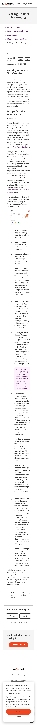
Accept (18, 711)
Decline (18, 717)
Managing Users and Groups (17, 39)
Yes (19, 59)
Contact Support (18, 645)
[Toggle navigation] (33, 3)
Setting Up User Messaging (18, 43)
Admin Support (12, 35)
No (27, 59)
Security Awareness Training (17, 31)
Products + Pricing (18, 681)
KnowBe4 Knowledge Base (14, 27)
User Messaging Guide (21, 147)
